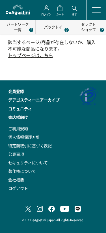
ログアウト (18, 188)
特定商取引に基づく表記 (30, 145)
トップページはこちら (30, 55)
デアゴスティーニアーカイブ (34, 100)
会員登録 (16, 91)
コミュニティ (20, 108)
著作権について (22, 171)
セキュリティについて (28, 162)
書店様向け (18, 117)
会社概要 (16, 179)
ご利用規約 (18, 128)
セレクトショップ (88, 26)
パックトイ (53, 27)
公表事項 (16, 154)
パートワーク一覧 (18, 26)
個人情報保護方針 (24, 137)
